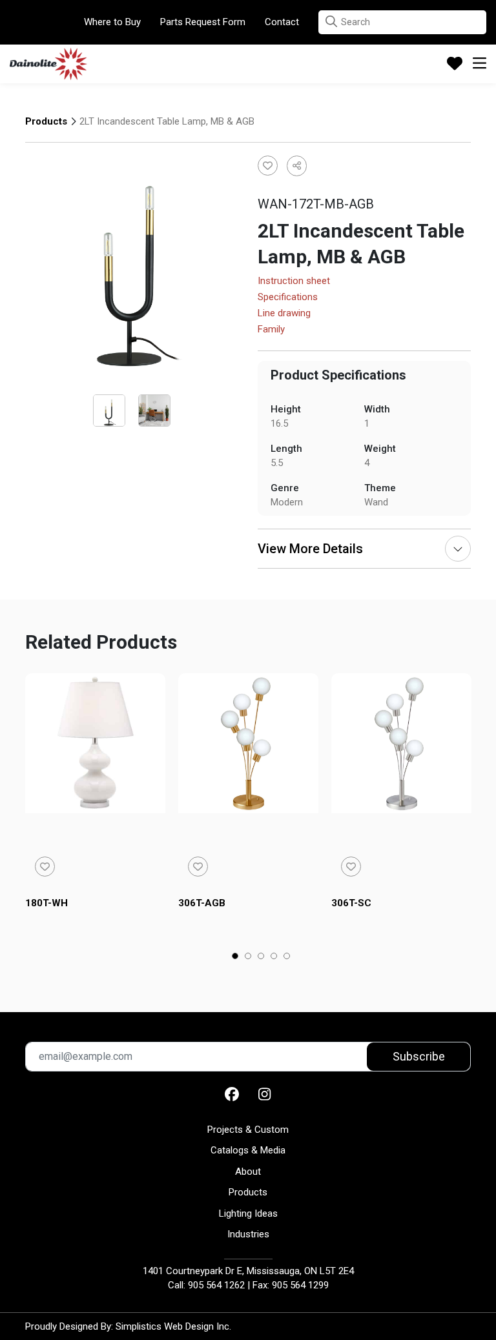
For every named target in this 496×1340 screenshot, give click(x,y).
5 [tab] (287, 957)
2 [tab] (248, 957)
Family (271, 330)
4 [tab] (274, 957)
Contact (282, 22)
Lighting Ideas (248, 1213)
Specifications (288, 297)
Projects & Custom (248, 1129)
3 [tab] (261, 957)
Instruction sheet (294, 281)
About (248, 1171)
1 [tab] (235, 957)
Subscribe (419, 1056)
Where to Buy (112, 22)
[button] (331, 21)
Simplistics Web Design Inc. (173, 1326)
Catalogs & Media (248, 1150)
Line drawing (284, 314)
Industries (248, 1234)
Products (46, 121)
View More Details (310, 548)
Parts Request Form (202, 22)
